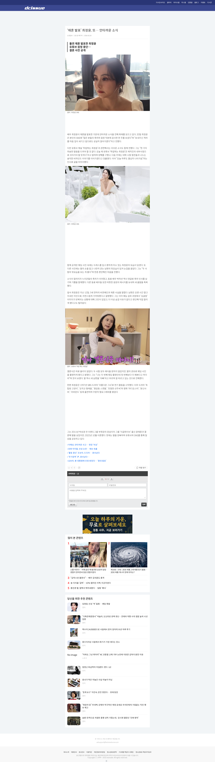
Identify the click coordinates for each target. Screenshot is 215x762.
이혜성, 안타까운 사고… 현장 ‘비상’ (83, 445)
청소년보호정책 (112, 752)
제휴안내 (74, 752)
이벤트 (203, 2)
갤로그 (196, 2)
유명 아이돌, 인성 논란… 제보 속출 (82, 449)
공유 (79, 467)
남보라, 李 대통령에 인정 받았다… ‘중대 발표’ (87, 461)
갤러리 (169, 2)
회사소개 (66, 752)
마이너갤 (176, 2)
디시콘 (209, 2)
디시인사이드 (160, 2)
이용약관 (89, 752)
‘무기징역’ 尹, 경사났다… (78, 457)
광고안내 (81, 752)
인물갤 (190, 2)
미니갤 (183, 2)
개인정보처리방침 (99, 752)
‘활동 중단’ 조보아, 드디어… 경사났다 (84, 453)
